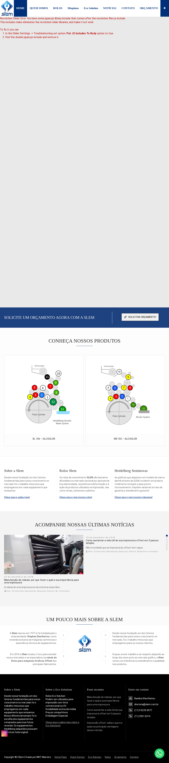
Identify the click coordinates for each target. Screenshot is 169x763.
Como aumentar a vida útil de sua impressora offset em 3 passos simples (122, 542)
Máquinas (73, 8)
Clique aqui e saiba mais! (17, 497)
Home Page (60, 757)
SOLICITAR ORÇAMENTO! (142, 317)
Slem (8, 591)
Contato (134, 757)
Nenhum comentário (148, 551)
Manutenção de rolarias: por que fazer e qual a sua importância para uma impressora (41, 581)
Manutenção (30, 591)
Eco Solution (91, 8)
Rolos (108, 757)
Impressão (19, 591)
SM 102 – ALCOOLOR (125, 438)
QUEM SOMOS (39, 8)
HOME (20, 8)
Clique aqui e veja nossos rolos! (75, 497)
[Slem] (7, 8)
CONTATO (128, 8)
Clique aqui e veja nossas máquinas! (133, 497)
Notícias (50, 591)
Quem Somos (77, 757)
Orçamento (120, 757)
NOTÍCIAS (109, 8)
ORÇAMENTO (149, 8)
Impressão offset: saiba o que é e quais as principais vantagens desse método (104, 726)
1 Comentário (64, 591)
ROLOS (57, 8)
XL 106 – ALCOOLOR (44, 438)
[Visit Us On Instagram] (4, 751)
